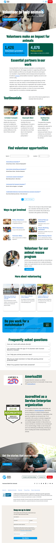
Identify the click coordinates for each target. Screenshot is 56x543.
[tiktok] (47, 483)
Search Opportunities (10, 19)
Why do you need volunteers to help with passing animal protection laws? (25, 359)
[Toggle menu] (46, 1)
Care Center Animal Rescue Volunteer (15, 169)
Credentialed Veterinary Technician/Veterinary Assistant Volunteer (22, 191)
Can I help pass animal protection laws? (19, 354)
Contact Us (42, 477)
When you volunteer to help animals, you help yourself (10, 297)
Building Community (12, 490)
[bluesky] (43, 483)
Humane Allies (17, 236)
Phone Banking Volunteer (43, 229)
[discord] (52, 483)
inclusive (17, 76)
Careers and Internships (29, 477)
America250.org (31, 384)
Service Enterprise (39, 410)
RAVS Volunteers (18, 228)
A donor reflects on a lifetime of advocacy (43, 296)
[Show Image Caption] (55, 25)
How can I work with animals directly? (19, 344)
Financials (20, 490)
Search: (7, 156)
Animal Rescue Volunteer (12, 161)
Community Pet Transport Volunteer (15, 184)
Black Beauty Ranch (45, 236)
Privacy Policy (27, 490)
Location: (35, 156)
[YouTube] (50, 483)
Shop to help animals (35, 490)
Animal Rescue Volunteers (43, 221)
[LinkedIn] (45, 483)
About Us (4, 490)
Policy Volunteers (18, 220)
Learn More (29, 269)
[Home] (6, 477)
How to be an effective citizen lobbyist (27, 296)
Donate (50, 1)
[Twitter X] (39, 483)
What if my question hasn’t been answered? (21, 365)
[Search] (44, 2)
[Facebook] (41, 483)
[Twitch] (34, 483)
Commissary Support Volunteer (14, 176)
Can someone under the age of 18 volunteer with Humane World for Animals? (25, 349)
